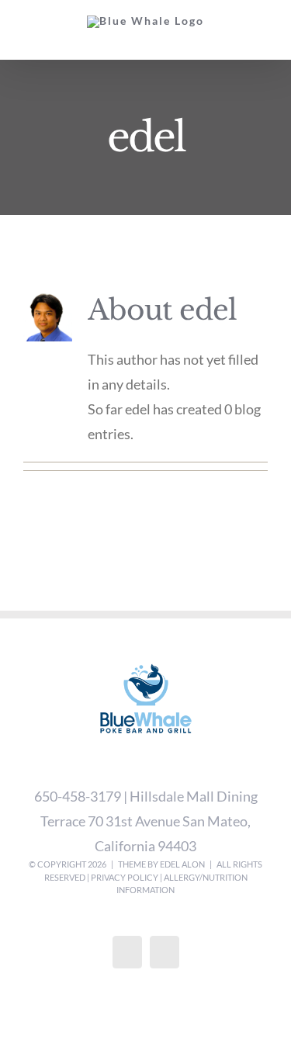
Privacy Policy (124, 877)
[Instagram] (164, 952)
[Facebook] (127, 952)
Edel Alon (182, 864)
